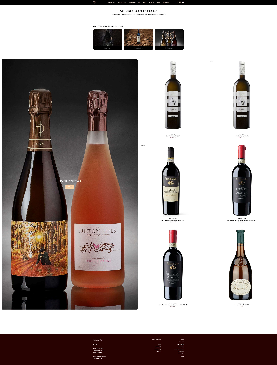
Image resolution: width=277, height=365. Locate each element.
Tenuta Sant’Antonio (173, 218)
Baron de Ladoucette (242, 303)
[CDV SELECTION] (169, 39)
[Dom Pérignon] (107, 39)
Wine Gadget (158, 346)
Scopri (70, 187)
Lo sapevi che (181, 346)
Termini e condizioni (179, 349)
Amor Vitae (173, 134)
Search (182, 339)
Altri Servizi (181, 342)
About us (159, 351)
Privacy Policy (181, 351)
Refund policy (181, 354)
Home (159, 342)
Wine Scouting (157, 349)
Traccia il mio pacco (156, 339)
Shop (159, 344)
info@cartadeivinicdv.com (99, 356)
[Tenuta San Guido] (138, 39)
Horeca (182, 356)
